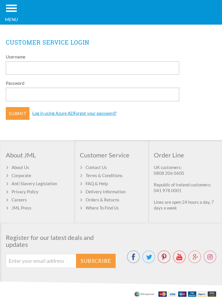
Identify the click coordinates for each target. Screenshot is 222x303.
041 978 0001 (168, 190)
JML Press (22, 207)
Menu (11, 19)
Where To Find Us (102, 207)
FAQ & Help (97, 183)
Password (15, 83)
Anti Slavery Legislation (34, 183)
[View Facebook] (133, 257)
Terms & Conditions (104, 175)
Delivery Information (105, 191)
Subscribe (96, 261)
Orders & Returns (102, 199)
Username (15, 56)
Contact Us (96, 167)
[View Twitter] (149, 257)
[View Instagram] (210, 257)
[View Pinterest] (164, 257)
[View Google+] (194, 257)
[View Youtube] (179, 257)
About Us (20, 167)
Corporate (21, 175)
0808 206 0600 (169, 173)
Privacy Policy (25, 191)
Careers (19, 199)
